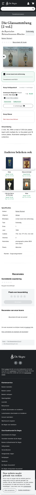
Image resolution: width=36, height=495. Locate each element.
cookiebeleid (27, 486)
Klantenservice (7, 383)
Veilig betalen (6, 446)
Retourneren (5, 405)
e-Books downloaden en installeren (12, 409)
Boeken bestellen (7, 387)
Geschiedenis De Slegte (9, 435)
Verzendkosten (6, 450)
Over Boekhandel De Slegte (12, 430)
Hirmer (18, 215)
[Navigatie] (3, 3)
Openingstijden (6, 398)
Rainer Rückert (7, 38)
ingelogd (28, 327)
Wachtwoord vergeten (8, 421)
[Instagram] (20, 363)
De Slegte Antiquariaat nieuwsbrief (12, 468)
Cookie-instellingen (24, 490)
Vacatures (4, 461)
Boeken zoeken (6, 390)
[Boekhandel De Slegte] (11, 3)
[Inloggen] (28, 3)
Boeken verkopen (7, 394)
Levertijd (4, 402)
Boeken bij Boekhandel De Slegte (11, 442)
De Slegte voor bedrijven (9, 424)
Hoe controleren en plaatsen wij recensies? (15, 332)
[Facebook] (15, 363)
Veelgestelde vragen (8, 453)
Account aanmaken (7, 417)
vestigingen (13, 371)
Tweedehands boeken (18, 14)
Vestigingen (5, 457)
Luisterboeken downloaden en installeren (14, 413)
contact (7, 369)
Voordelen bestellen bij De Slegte (12, 438)
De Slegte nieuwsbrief (8, 465)
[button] (3, 14)
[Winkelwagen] (33, 3)
